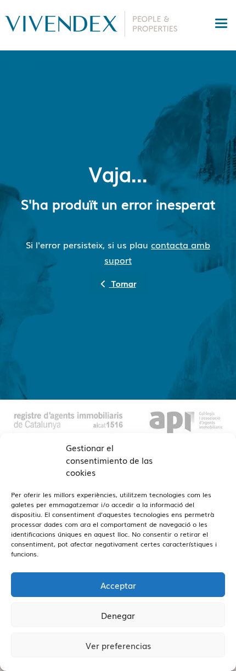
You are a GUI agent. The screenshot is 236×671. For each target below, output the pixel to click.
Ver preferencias (118, 645)
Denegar (118, 615)
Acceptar (118, 585)
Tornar (122, 283)
